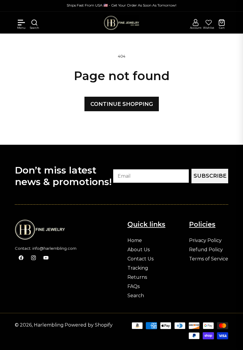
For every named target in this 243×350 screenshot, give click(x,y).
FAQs (133, 286)
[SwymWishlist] (208, 22)
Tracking (137, 268)
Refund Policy (206, 249)
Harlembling (49, 325)
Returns (137, 277)
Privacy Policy (205, 240)
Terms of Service (208, 259)
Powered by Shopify (89, 325)
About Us (138, 249)
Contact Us (140, 259)
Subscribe (210, 176)
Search (135, 295)
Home (134, 240)
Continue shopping (121, 104)
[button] (21, 22)
